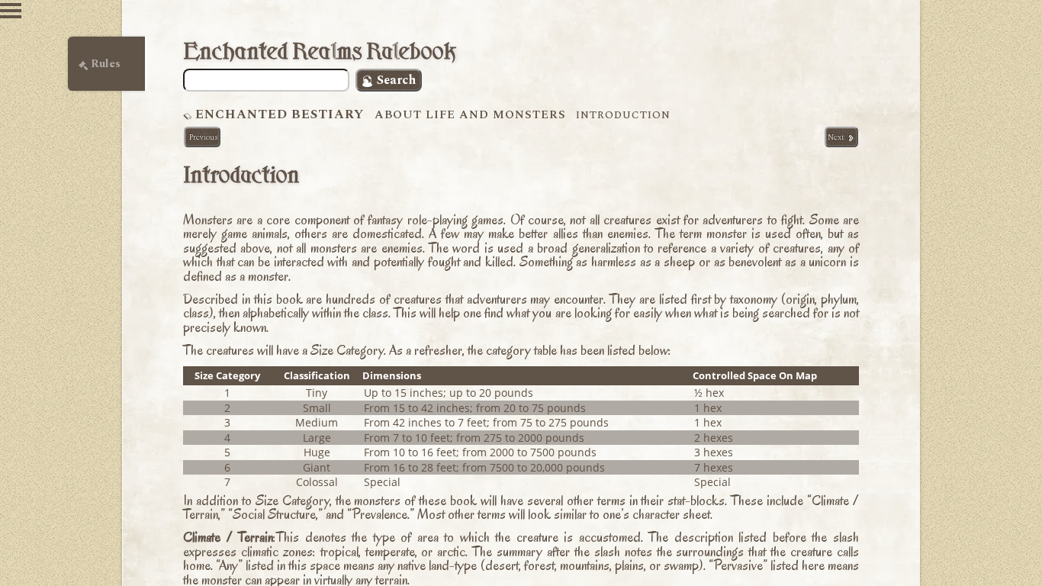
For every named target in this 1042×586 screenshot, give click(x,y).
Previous (202, 136)
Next (837, 136)
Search (395, 80)
